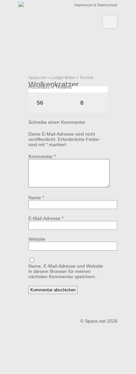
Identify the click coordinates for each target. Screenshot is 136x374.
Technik (86, 77)
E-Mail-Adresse (45, 218)
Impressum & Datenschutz (96, 5)
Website (36, 239)
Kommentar (42, 156)
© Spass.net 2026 (99, 321)
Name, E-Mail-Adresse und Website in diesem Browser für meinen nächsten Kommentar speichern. (65, 271)
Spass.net (37, 77)
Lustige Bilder (63, 77)
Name (36, 197)
